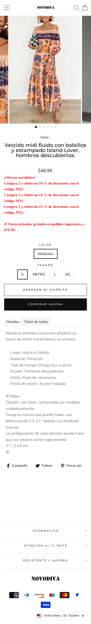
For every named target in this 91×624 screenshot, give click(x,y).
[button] (36, 127)
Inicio (45, 137)
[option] (45, 70)
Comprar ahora (45, 304)
